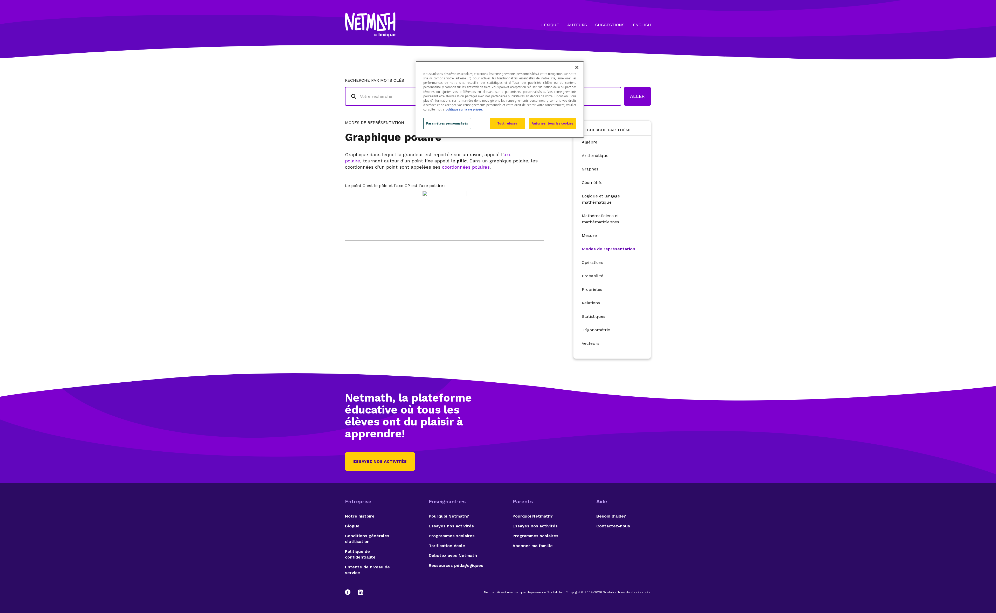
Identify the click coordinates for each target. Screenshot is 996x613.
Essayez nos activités (380, 461)
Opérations (592, 262)
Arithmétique (595, 155)
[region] (500, 99)
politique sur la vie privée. (464, 109)
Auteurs (577, 24)
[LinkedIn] (360, 592)
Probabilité (592, 275)
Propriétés (592, 289)
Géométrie (592, 182)
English (642, 24)
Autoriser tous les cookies (552, 123)
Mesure (589, 235)
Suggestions (610, 24)
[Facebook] (350, 592)
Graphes (590, 169)
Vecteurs (590, 343)
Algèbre (589, 142)
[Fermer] (577, 67)
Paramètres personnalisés (447, 123)
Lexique (550, 24)
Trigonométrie (596, 329)
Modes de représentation (608, 248)
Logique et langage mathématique (601, 199)
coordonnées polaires (466, 167)
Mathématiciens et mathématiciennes (600, 218)
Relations (591, 302)
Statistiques (593, 316)
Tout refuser (507, 123)
